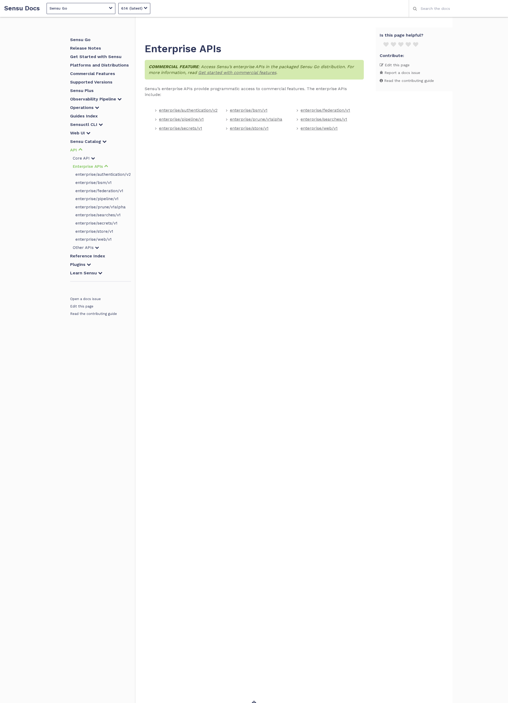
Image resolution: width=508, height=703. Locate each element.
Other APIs (84, 247)
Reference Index (87, 255)
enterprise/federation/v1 (99, 190)
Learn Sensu (84, 272)
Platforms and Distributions (99, 65)
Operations (82, 107)
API (74, 149)
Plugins (78, 264)
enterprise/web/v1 (93, 239)
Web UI (78, 132)
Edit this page (81, 306)
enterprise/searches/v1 (98, 215)
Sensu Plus (82, 90)
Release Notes (85, 48)
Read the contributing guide (93, 314)
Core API (82, 158)
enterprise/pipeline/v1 (97, 198)
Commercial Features (92, 73)
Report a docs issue (401, 73)
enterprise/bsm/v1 (93, 182)
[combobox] (458, 8)
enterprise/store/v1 (94, 231)
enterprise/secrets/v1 (96, 223)
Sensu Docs (22, 8)
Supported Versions (91, 82)
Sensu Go (80, 39)
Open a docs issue (85, 299)
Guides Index (84, 115)
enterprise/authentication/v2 (103, 174)
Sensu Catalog (86, 141)
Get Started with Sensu (95, 56)
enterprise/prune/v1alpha (100, 207)
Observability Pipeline (93, 99)
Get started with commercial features (237, 72)
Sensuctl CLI (84, 124)
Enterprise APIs (88, 166)
